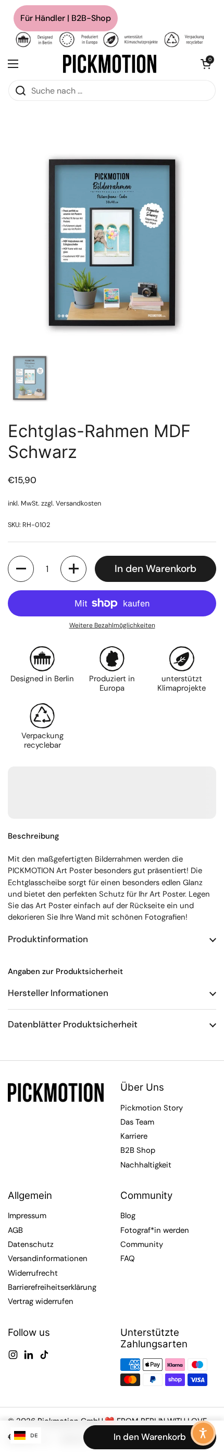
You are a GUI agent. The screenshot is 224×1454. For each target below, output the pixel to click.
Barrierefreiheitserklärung (52, 1287)
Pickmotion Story (151, 1108)
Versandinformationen (48, 1258)
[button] (205, 63)
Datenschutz (31, 1244)
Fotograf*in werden (154, 1230)
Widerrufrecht (33, 1273)
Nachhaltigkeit (145, 1165)
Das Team (137, 1122)
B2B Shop (137, 1150)
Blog (127, 1215)
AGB (15, 1230)
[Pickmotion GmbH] (109, 63)
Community (141, 1244)
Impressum (27, 1215)
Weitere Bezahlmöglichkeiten (112, 625)
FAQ (127, 1258)
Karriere (133, 1136)
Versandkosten (78, 503)
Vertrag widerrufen (40, 1301)
